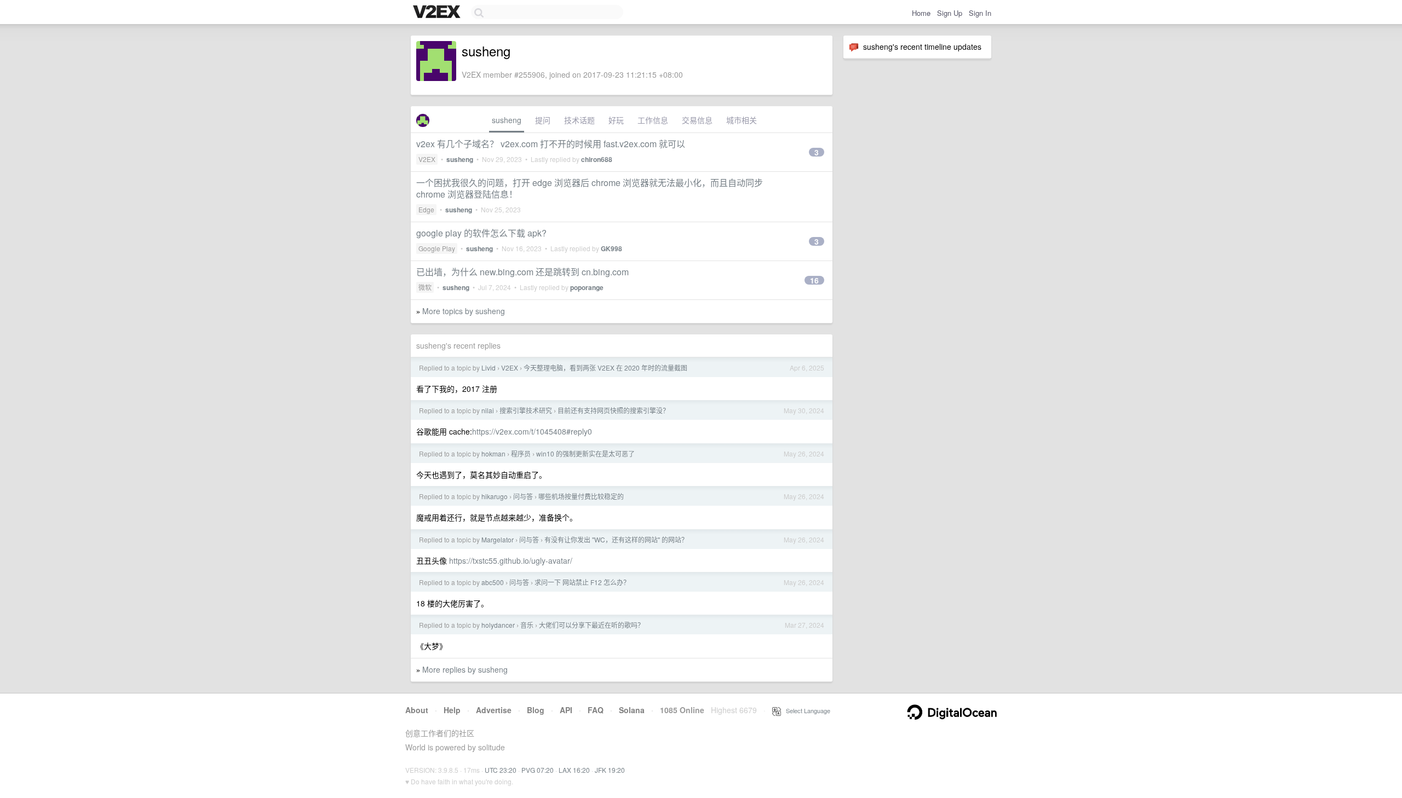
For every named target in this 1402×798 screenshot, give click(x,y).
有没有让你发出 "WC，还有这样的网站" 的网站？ (616, 539)
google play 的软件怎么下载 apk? (481, 233)
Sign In (980, 13)
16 (814, 280)
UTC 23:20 (500, 769)
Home (921, 13)
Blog (535, 709)
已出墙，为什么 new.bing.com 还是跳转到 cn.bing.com (522, 271)
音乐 (526, 624)
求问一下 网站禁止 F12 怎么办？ (582, 582)
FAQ (596, 709)
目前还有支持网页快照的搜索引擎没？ (613, 410)
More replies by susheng (465, 669)
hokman (493, 453)
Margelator (497, 539)
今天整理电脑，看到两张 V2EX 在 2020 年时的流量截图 (605, 367)
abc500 (492, 582)
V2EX (426, 159)
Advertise (494, 709)
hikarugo (494, 496)
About (416, 709)
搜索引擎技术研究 (525, 410)
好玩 (616, 119)
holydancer (498, 624)
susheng (506, 119)
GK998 (611, 248)
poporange (587, 287)
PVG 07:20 (537, 769)
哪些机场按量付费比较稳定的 (581, 496)
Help (452, 709)
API (566, 709)
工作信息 (652, 119)
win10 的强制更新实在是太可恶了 (585, 453)
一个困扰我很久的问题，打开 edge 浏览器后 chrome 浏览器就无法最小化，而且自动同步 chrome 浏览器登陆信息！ (589, 188)
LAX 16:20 (574, 769)
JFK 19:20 (610, 769)
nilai (487, 410)
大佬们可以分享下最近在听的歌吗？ (591, 624)
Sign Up (949, 13)
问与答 (523, 496)
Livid (488, 367)
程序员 (521, 453)
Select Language (805, 710)
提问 (542, 119)
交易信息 (697, 119)
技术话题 (579, 119)
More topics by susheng (463, 310)
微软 (425, 287)
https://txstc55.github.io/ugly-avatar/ (510, 560)
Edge (426, 209)
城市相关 (741, 119)
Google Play (436, 248)
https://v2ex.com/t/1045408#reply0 (532, 431)
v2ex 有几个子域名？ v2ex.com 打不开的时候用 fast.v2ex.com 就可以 (550, 143)
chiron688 (596, 159)
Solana (632, 709)
